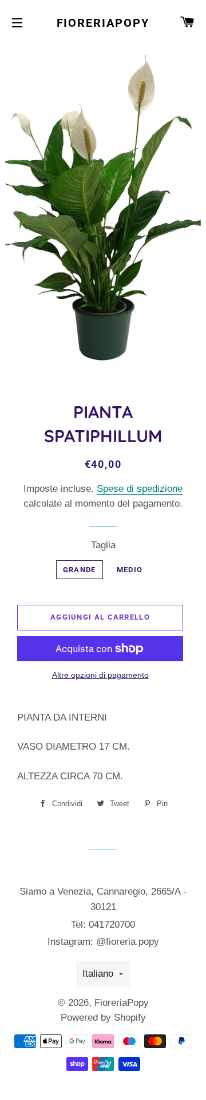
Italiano (97, 973)
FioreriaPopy (103, 23)
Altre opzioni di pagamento (100, 675)
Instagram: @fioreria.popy (103, 941)
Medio (130, 569)
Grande (79, 569)
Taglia (103, 545)
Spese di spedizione (140, 488)
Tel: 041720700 (103, 924)
